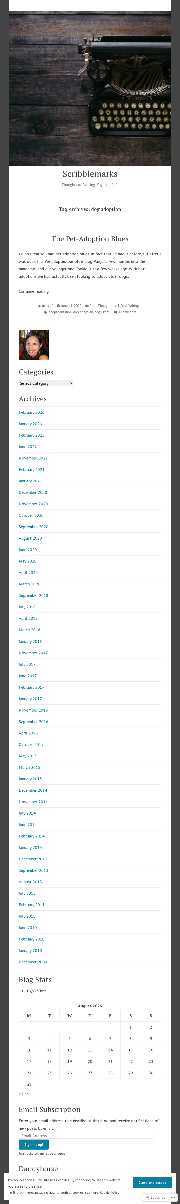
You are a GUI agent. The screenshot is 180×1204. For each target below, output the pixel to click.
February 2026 (32, 412)
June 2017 (28, 675)
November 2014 (33, 801)
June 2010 (28, 927)
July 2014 (27, 813)
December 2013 (33, 859)
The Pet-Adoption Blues (90, 238)
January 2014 (30, 847)
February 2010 (32, 939)
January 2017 (30, 698)
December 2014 (33, 790)
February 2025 (32, 435)
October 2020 (31, 515)
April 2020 (28, 572)
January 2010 (30, 950)
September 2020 (33, 526)
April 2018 (28, 618)
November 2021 (33, 458)
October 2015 (31, 744)
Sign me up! (33, 1144)
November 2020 (33, 503)
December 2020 (33, 492)
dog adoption (83, 312)
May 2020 (28, 561)
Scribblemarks (90, 173)
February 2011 (32, 904)
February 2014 (32, 836)
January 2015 (30, 778)
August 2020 (30, 538)
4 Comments (127, 312)
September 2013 (33, 870)
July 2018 (27, 606)
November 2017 (33, 652)
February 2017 (32, 687)
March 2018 (29, 629)
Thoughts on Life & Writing (118, 305)
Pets (93, 305)
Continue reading (34, 291)
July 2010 (27, 916)
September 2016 (33, 721)
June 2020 (28, 549)
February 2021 (32, 469)
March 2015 (29, 767)
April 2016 (28, 733)
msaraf (47, 305)
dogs (98, 312)
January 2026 (30, 423)
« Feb (24, 1094)
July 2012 (27, 893)
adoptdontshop (60, 312)
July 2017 (27, 664)
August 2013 (30, 881)
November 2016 (33, 710)
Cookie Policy (109, 1192)
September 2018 (33, 595)
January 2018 (30, 641)
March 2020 (29, 584)
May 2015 (28, 756)
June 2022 (28, 446)
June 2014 (28, 824)
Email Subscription (50, 1109)
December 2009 (33, 962)
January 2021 (30, 481)
